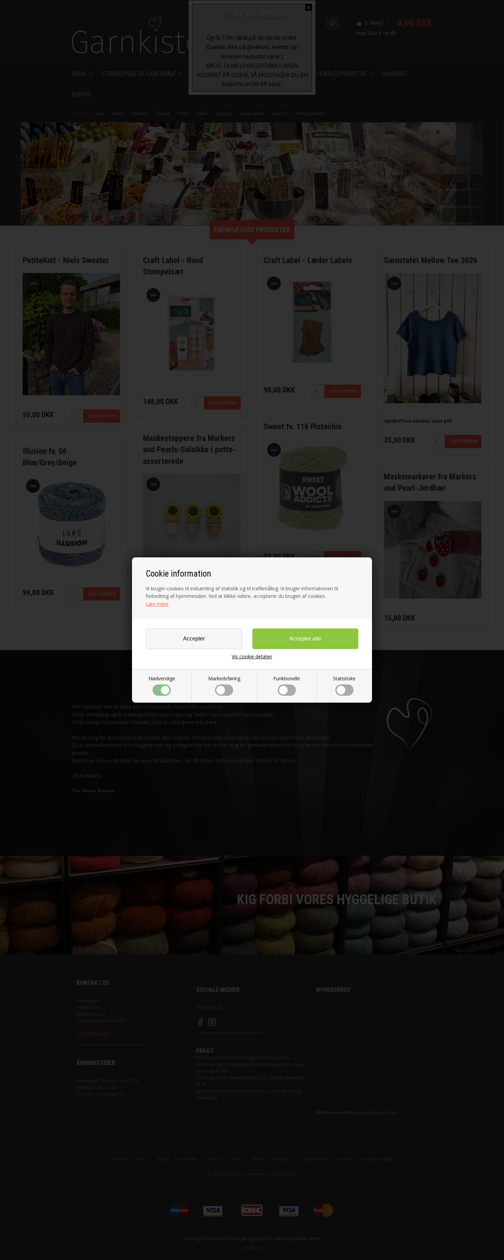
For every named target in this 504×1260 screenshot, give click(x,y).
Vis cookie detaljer (252, 656)
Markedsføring (224, 678)
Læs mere (157, 604)
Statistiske (344, 678)
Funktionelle (286, 678)
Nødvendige (161, 678)
